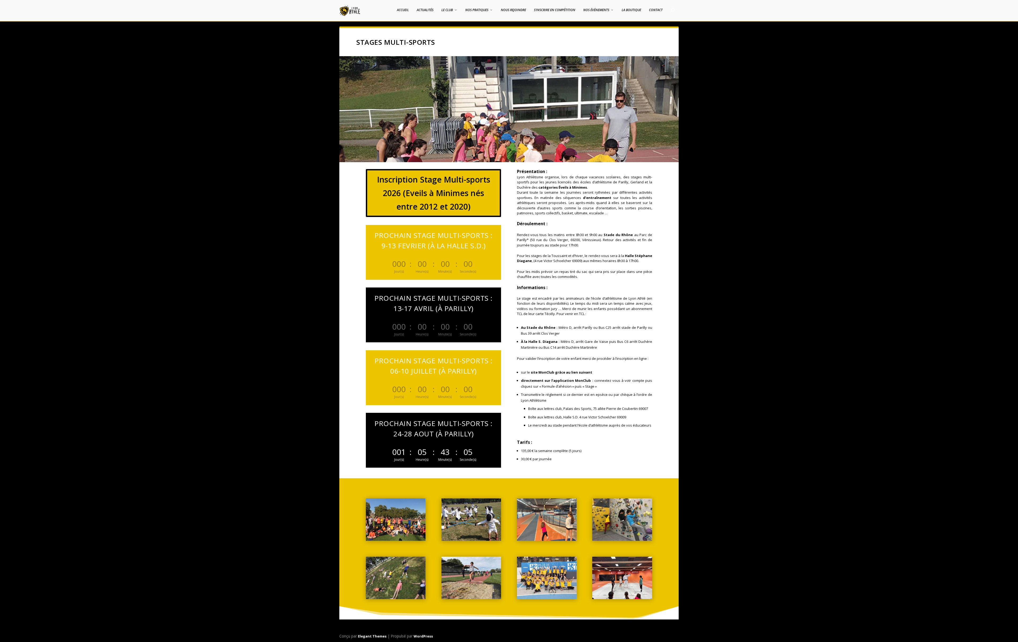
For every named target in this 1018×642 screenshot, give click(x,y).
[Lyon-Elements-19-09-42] (547, 597)
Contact (655, 10)
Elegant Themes (372, 636)
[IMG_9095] (547, 539)
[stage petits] (395, 597)
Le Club (447, 10)
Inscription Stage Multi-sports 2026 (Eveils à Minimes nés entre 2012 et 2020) (433, 193)
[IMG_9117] (622, 597)
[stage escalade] (622, 539)
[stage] (471, 597)
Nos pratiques (476, 10)
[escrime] (471, 539)
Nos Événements (596, 10)
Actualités (425, 10)
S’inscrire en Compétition (554, 10)
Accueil (403, 10)
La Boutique (631, 10)
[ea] (395, 539)
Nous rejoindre (513, 10)
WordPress (423, 636)
